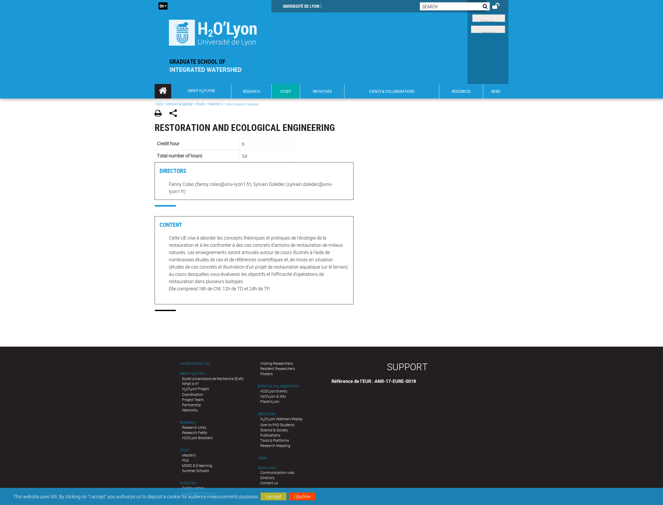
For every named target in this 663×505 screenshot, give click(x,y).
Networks (190, 410)
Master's (215, 103)
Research (188, 422)
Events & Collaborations (278, 386)
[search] (455, 6)
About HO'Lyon (192, 373)
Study (200, 103)
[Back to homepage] (213, 31)
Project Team (192, 399)
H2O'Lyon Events (273, 391)
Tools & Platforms (274, 440)
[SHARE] (175, 114)
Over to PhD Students (277, 424)
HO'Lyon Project (195, 388)
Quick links (267, 468)
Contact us (269, 482)
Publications (270, 435)
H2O (159, 103)
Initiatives (188, 483)
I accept (273, 496)
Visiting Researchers (276, 363)
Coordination (192, 394)
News (262, 458)
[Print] (160, 114)
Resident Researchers (277, 368)
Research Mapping (275, 445)
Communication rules (277, 472)
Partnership (191, 404)
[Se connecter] (499, 6)
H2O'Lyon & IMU (273, 396)
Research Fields (194, 432)
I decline (302, 496)
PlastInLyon (269, 401)
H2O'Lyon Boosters (197, 437)
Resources (267, 414)
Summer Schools (195, 470)
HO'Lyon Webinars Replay (281, 418)
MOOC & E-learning (197, 465)
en (162, 6)
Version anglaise (179, 103)
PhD (185, 460)
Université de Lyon (301, 6)
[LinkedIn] (488, 18)
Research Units (194, 427)
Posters (266, 373)
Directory (267, 477)
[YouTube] (488, 29)
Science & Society (274, 429)
